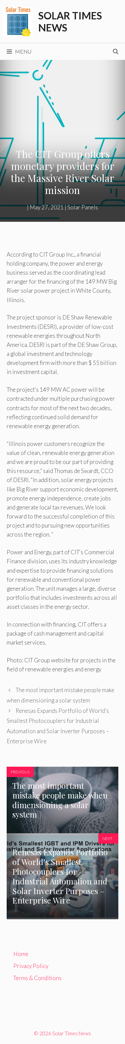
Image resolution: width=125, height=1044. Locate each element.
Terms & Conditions (37, 977)
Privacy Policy (30, 965)
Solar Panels (82, 207)
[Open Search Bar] (115, 51)
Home (20, 953)
